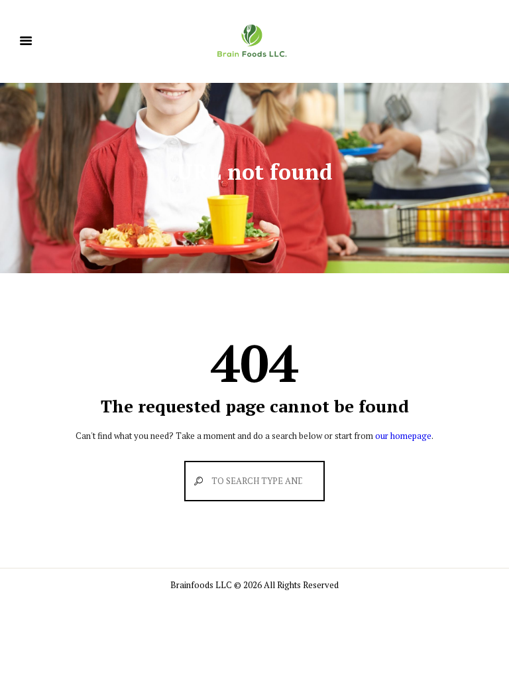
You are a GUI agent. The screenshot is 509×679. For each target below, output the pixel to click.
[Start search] (195, 481)
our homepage (403, 436)
